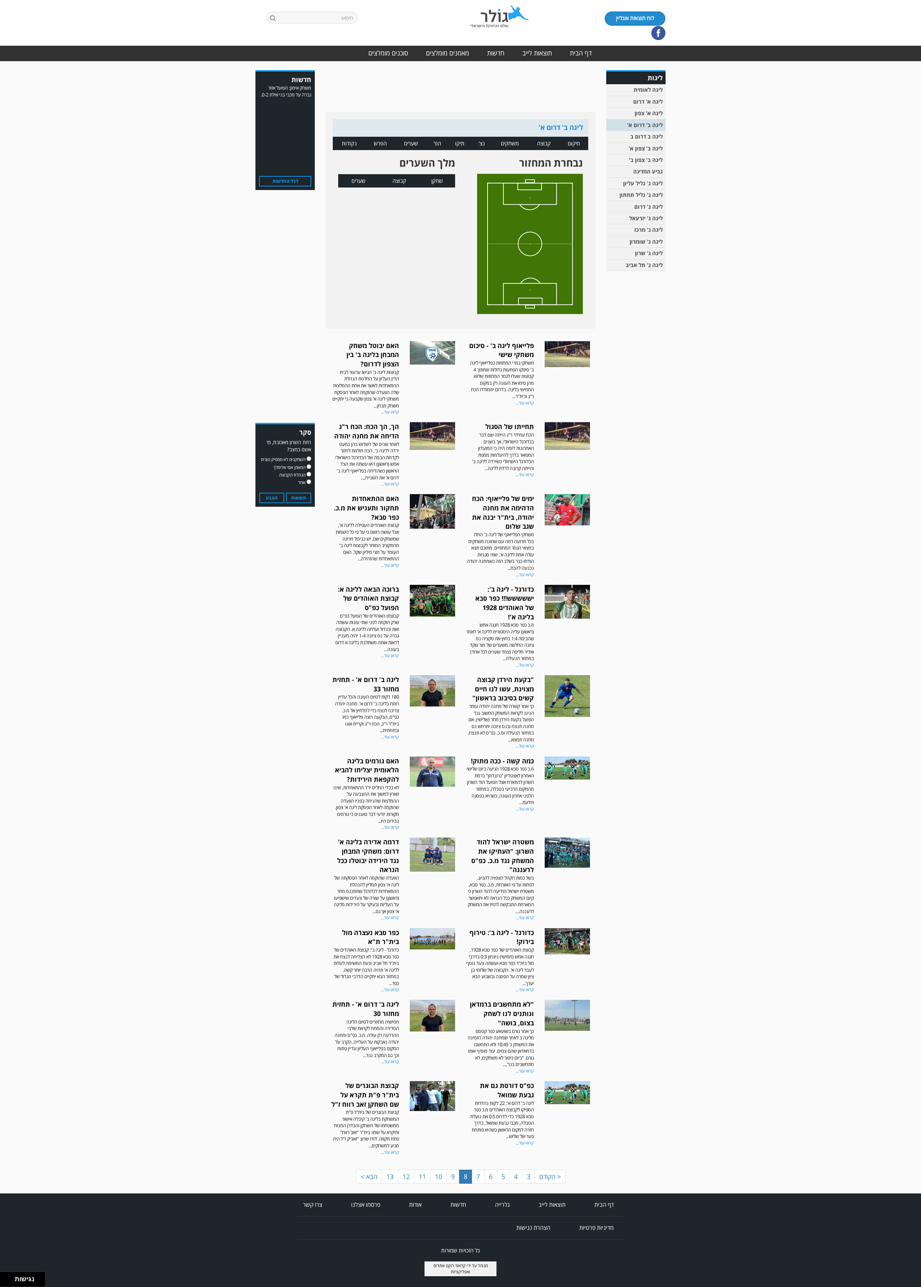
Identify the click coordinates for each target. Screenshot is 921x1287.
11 (422, 1176)
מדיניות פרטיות (596, 1228)
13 (390, 1176)
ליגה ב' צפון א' (646, 148)
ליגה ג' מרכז (648, 229)
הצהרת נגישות (533, 1228)
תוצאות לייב (537, 53)
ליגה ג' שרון (649, 253)
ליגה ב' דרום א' (645, 124)
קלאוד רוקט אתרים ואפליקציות (452, 1269)
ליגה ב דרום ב (646, 136)
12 (406, 1176)
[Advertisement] (637, 386)
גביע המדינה (648, 171)
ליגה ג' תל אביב (644, 264)
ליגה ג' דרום (648, 206)
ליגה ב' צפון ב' (646, 159)
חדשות (495, 53)
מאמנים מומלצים (447, 53)
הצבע (272, 498)
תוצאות (298, 498)
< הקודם (550, 1176)
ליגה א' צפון (649, 113)
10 (438, 1176)
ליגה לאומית (648, 89)
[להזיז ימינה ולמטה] (10, 1281)
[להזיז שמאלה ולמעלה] (6, 1277)
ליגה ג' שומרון (646, 241)
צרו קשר (312, 1205)
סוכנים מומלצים (388, 53)
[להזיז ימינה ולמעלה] (10, 1277)
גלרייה (502, 1205)
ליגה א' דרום (648, 101)
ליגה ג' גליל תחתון (641, 194)
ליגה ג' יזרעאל (646, 218)
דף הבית (581, 53)
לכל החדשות (285, 181)
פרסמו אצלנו (365, 1205)
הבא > (369, 1176)
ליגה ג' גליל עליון (643, 183)
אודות (415, 1205)
